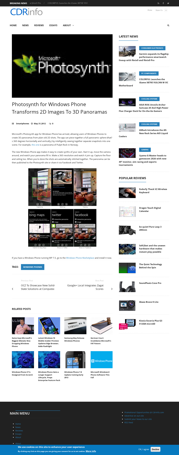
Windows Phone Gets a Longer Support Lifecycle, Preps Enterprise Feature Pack (49, 376)
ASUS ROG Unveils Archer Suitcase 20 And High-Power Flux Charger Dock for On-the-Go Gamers (143, 107)
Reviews (39, 25)
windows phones (32, 267)
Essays (53, 25)
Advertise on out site (134, 415)
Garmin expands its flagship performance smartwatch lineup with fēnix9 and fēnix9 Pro (144, 57)
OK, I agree (143, 449)
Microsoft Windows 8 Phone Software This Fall (100, 375)
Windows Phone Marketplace (80, 257)
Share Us (159, 10)
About (67, 25)
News (25, 25)
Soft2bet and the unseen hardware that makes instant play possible (152, 248)
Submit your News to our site (138, 419)
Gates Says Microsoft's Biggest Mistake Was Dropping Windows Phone (22, 342)
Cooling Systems (149, 99)
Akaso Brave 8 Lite (148, 301)
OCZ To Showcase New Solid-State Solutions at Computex (38, 287)
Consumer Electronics (152, 48)
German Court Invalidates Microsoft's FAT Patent (101, 341)
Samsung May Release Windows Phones (74, 339)
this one (35, 144)
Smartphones (22, 123)
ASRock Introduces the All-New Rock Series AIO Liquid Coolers (143, 133)
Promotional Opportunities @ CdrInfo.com (144, 412)
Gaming (145, 149)
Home (150, 10)
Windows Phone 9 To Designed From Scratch (22, 373)
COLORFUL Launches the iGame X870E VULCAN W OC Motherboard (69, 3)
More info (91, 451)
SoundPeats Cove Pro (150, 283)
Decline (155, 449)
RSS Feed (128, 422)
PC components (148, 73)
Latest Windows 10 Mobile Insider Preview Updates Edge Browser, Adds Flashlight (48, 342)
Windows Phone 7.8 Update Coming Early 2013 (73, 375)
